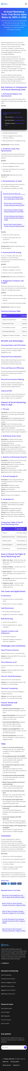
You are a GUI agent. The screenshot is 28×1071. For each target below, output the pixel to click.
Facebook (4, 883)
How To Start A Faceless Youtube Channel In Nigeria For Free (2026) (14, 210)
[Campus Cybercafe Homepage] (4, 4)
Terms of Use (7, 1065)
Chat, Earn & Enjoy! (20, 120)
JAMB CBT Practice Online (7, 986)
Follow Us (5, 963)
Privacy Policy (14, 1061)
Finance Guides (5, 1023)
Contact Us (16, 1065)
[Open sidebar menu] (26, 4)
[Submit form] (25, 1047)
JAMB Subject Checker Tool (8, 994)
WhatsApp (13, 883)
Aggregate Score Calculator (8, 990)
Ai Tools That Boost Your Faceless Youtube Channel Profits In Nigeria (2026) (14, 218)
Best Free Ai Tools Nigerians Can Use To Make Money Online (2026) (13, 198)
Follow (19, 883)
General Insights (5, 1012)
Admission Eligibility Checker (8, 982)
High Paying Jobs (5, 1016)
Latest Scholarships (6, 975)
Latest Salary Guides (6, 1008)
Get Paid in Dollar (18, 117)
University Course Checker (8, 979)
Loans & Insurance (6, 1020)
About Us (5, 1061)
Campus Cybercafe (9, 1059)
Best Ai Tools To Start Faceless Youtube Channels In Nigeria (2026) (14, 225)
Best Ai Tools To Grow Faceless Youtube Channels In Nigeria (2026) (14, 204)
